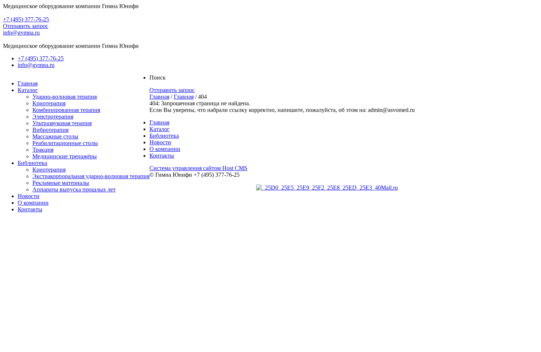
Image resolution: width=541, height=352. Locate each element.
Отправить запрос (25, 26)
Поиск (157, 77)
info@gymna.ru (21, 32)
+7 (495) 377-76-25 (26, 19)
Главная (159, 97)
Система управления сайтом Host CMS (198, 168)
